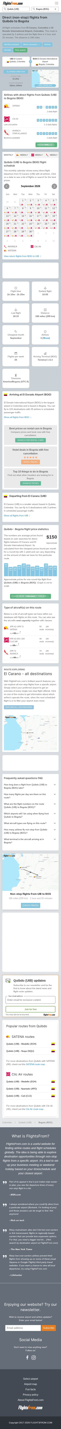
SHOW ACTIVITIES (31, 483)
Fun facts (30, 1389)
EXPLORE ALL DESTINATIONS (18, 707)
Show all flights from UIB (16, 515)
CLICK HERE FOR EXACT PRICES (29, 596)
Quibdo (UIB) (25, 1122)
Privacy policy (30, 1394)
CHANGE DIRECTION (17, 72)
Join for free (31, 1009)
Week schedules (30, 44)
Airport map (30, 1384)
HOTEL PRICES (30, 462)
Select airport (30, 1378)
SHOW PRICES (44, 144)
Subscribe (48, 1328)
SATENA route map (36, 1064)
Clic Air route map (35, 1109)
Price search (20, 50)
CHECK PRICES (31, 905)
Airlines (47, 44)
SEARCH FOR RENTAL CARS (30, 440)
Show (46, 338)
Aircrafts (7, 50)
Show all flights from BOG (17, 417)
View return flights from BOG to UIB (22, 256)
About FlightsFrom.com (30, 1400)
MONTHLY (8, 155)
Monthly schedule (11, 44)
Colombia (7, 1122)
